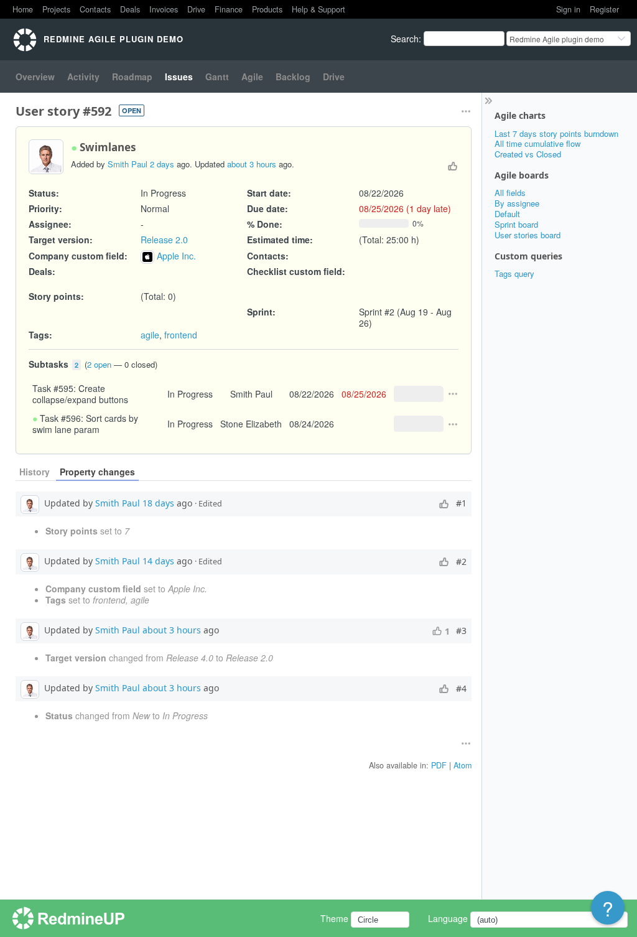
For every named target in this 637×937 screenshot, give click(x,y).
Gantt (217, 76)
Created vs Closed (528, 154)
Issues (179, 76)
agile (150, 335)
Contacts (95, 9)
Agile (252, 76)
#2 (461, 561)
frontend (180, 335)
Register (604, 9)
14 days (158, 560)
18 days (158, 502)
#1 (461, 503)
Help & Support (318, 9)
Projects (56, 9)
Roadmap (132, 76)
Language (448, 918)
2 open (99, 364)
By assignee (517, 203)
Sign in (568, 9)
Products (267, 9)
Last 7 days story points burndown (556, 133)
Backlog (293, 76)
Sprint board (516, 224)
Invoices (163, 9)
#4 (461, 688)
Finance (229, 9)
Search (405, 38)
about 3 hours (251, 164)
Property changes (97, 471)
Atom (462, 765)
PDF (439, 765)
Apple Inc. (176, 255)
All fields (510, 192)
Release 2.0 (164, 239)
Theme (334, 918)
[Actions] (452, 393)
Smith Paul (127, 164)
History (34, 471)
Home (22, 9)
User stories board (527, 235)
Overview (35, 76)
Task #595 (52, 388)
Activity (83, 76)
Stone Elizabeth (251, 423)
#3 (461, 630)
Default (507, 214)
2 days (162, 164)
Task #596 (60, 418)
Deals (130, 9)
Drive (196, 9)
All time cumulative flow (537, 143)
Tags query (514, 273)
